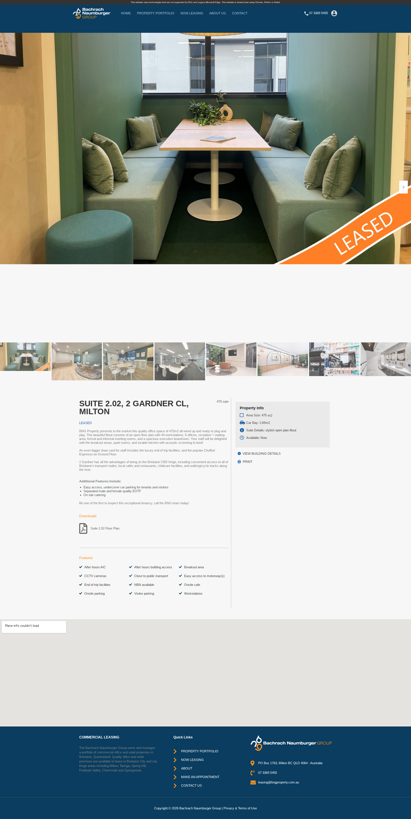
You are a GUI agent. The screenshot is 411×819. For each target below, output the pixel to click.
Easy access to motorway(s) (204, 576)
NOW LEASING (191, 13)
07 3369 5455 (318, 13)
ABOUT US (217, 13)
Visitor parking (144, 593)
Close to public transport (151, 576)
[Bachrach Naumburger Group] (91, 16)
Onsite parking (94, 593)
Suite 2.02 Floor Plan (105, 528)
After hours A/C (95, 567)
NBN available (144, 584)
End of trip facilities (97, 584)
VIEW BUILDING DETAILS (262, 453)
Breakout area (194, 567)
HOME (126, 13)
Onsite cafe (192, 584)
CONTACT (239, 13)
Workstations (193, 593)
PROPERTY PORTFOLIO (155, 13)
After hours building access (153, 567)
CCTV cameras (95, 576)
